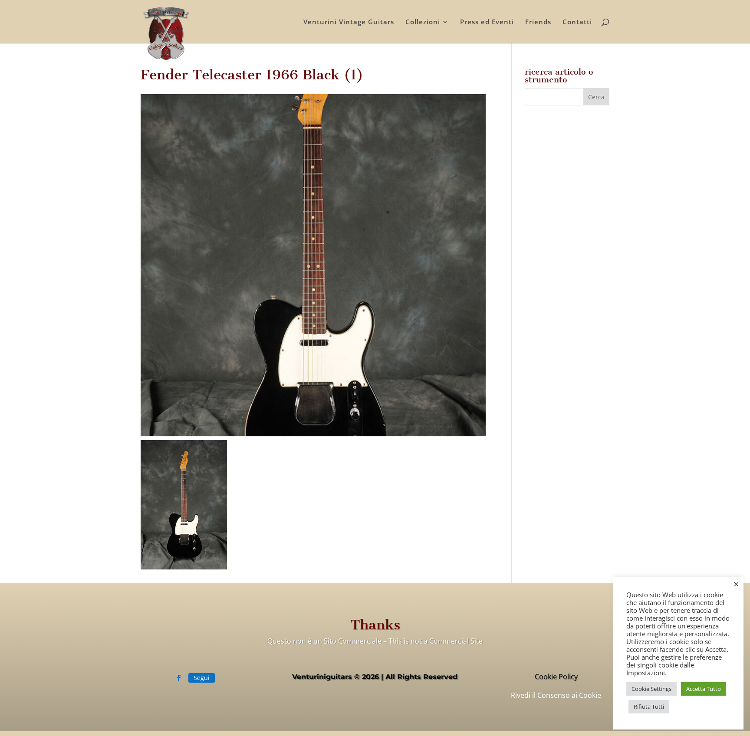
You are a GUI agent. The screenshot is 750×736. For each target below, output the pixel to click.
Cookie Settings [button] (651, 689)
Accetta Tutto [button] (703, 689)
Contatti (577, 22)
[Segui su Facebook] (179, 678)
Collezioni (422, 22)
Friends (538, 22)
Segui (202, 678)
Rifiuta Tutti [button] (649, 706)
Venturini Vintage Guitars (348, 22)
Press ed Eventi (487, 22)
